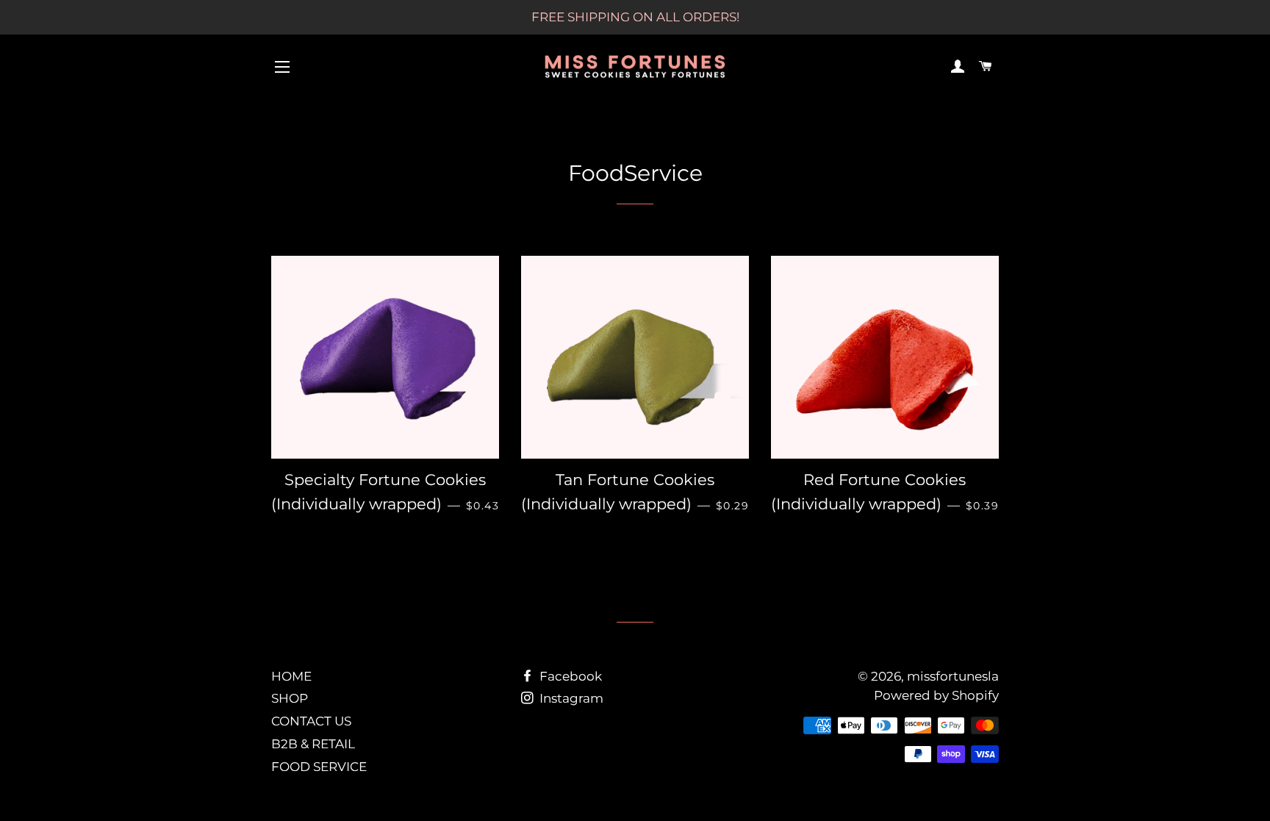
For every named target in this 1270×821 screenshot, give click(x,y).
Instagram (570, 698)
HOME (291, 676)
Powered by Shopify (936, 695)
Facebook (569, 676)
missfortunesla (953, 676)
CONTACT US (311, 721)
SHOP (289, 698)
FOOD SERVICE (319, 766)
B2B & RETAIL (313, 743)
